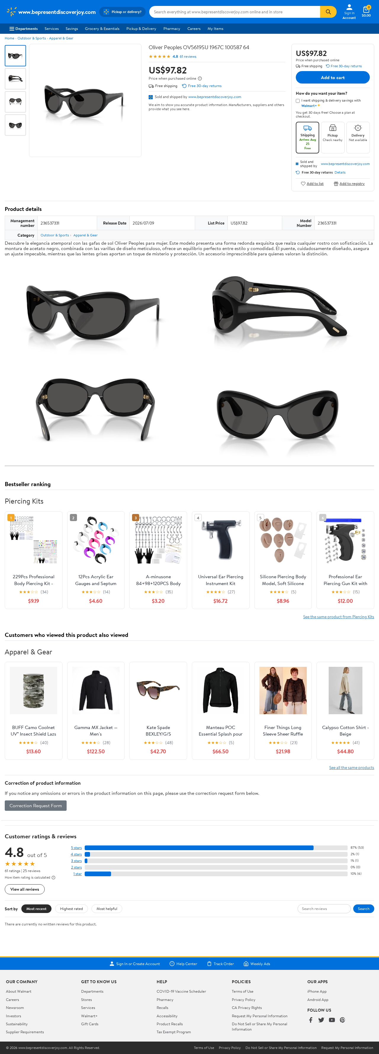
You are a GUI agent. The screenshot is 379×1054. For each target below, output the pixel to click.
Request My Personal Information (260, 1015)
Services (52, 28)
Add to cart (333, 77)
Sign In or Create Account (138, 963)
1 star (77, 874)
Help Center (186, 963)
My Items (215, 28)
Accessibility (167, 1015)
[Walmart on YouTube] (332, 1020)
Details (340, 172)
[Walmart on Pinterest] (342, 1020)
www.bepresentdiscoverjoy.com (214, 96)
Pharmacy (171, 28)
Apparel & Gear (61, 38)
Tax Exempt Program (174, 1031)
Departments (26, 28)
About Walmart (18, 991)
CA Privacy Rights (247, 1007)
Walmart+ (89, 1015)
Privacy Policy (244, 999)
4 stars (76, 854)
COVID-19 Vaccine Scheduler (181, 991)
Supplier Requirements (25, 1031)
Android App (317, 999)
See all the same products (351, 767)
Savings (72, 28)
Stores (86, 999)
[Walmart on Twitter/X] (321, 1020)
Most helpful (107, 908)
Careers (193, 28)
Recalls (162, 1007)
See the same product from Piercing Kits (338, 616)
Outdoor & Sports (31, 38)
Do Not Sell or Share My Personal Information (281, 1048)
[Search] (328, 12)
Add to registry (352, 183)
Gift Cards (89, 1023)
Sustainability (17, 1023)
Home (9, 38)
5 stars (76, 847)
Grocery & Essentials (102, 28)
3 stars (76, 860)
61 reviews (188, 56)
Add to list (315, 183)
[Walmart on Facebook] (310, 1020)
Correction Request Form (35, 805)
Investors (13, 1015)
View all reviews (24, 889)
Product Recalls (170, 1023)
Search (364, 908)
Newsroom (15, 1007)
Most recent (36, 908)
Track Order (224, 963)
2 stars (76, 867)
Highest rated (71, 908)
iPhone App (317, 991)
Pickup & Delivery (141, 28)
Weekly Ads (260, 963)
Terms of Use (242, 991)
